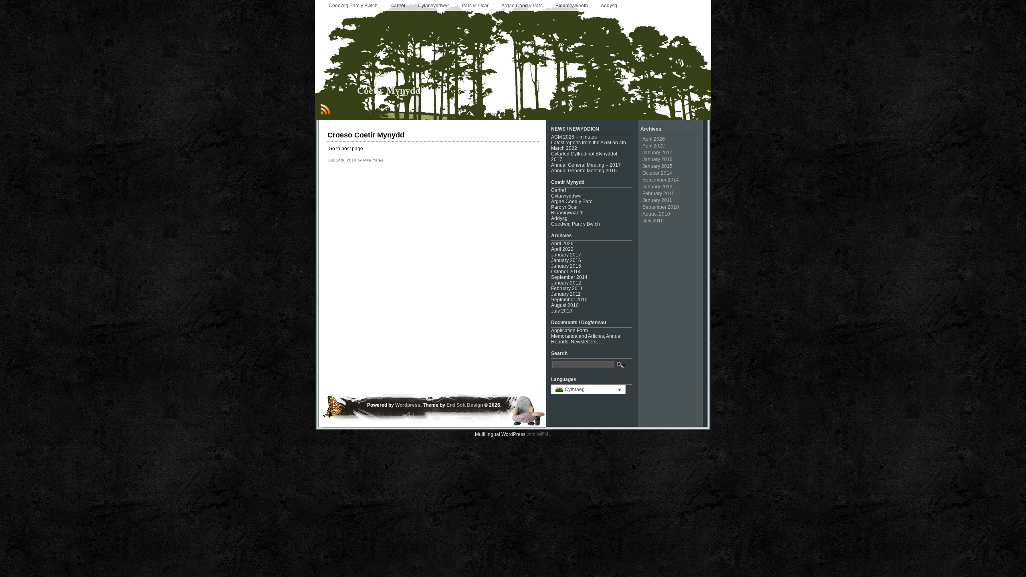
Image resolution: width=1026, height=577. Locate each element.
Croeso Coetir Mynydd (365, 135)
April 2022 (562, 249)
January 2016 (566, 260)
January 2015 (566, 266)
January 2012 (566, 283)
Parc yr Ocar (475, 5)
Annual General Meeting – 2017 (586, 165)
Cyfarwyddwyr (433, 5)
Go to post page (346, 148)
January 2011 (566, 294)
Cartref (397, 5)
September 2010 (569, 300)
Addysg (609, 5)
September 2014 (569, 277)
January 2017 (566, 255)
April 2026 (562, 243)
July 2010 (561, 311)
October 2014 (566, 271)
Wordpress (407, 405)
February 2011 (567, 288)
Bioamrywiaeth (571, 5)
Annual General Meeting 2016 (584, 171)
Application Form (569, 330)
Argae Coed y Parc (522, 5)
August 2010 (565, 305)
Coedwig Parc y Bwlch (353, 5)
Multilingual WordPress (500, 434)
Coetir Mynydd (388, 90)
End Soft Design (464, 405)
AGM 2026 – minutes (574, 137)
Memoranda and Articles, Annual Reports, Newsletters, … (586, 339)
